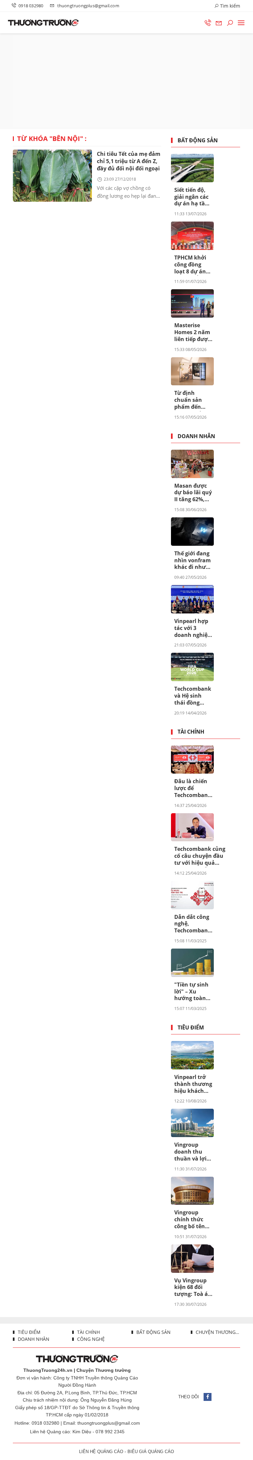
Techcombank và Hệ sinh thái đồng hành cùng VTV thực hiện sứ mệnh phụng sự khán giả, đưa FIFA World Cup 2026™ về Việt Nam (192, 696)
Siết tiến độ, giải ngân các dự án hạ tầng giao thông (192, 197)
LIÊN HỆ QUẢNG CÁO (101, 1451)
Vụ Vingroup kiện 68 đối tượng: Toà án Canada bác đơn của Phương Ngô (192, 1288)
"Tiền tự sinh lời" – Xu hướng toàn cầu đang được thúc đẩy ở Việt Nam (193, 992)
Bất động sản (198, 140)
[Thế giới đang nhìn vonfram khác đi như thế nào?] (192, 531)
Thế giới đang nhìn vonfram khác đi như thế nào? (192, 561)
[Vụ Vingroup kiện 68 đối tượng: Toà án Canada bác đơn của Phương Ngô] (192, 1258)
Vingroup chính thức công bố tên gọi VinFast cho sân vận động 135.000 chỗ (191, 1220)
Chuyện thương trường (217, 1332)
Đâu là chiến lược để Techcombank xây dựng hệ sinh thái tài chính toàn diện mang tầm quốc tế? (192, 788)
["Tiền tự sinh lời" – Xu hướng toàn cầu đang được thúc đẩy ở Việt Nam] (192, 963)
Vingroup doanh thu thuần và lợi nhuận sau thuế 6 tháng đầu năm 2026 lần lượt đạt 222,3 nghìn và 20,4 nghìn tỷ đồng (193, 1152)
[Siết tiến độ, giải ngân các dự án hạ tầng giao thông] (192, 168)
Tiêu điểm (191, 1028)
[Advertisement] (126, 81)
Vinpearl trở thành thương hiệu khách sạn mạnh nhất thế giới (193, 1084)
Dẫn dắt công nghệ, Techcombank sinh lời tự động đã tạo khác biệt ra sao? (192, 924)
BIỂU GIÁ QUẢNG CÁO (150, 1451)
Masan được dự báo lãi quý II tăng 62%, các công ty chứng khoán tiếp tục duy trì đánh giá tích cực (193, 493)
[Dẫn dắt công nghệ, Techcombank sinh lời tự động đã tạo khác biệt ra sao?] (192, 895)
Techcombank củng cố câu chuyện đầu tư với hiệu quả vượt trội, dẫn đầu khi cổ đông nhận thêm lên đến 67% (199, 856)
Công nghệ (90, 1339)
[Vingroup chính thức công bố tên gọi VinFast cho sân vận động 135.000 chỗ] (192, 1191)
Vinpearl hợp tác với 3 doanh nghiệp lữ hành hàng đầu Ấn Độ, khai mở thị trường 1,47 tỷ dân (192, 628)
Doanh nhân (196, 436)
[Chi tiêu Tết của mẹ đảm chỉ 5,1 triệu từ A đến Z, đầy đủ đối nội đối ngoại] (52, 176)
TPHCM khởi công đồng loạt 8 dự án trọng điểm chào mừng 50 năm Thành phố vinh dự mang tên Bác (192, 265)
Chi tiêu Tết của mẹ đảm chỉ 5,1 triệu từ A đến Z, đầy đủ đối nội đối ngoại (128, 161)
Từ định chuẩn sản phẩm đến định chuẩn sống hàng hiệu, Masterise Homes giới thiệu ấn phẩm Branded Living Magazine (189, 400)
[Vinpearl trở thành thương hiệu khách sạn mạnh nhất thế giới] (192, 1055)
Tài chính (191, 732)
